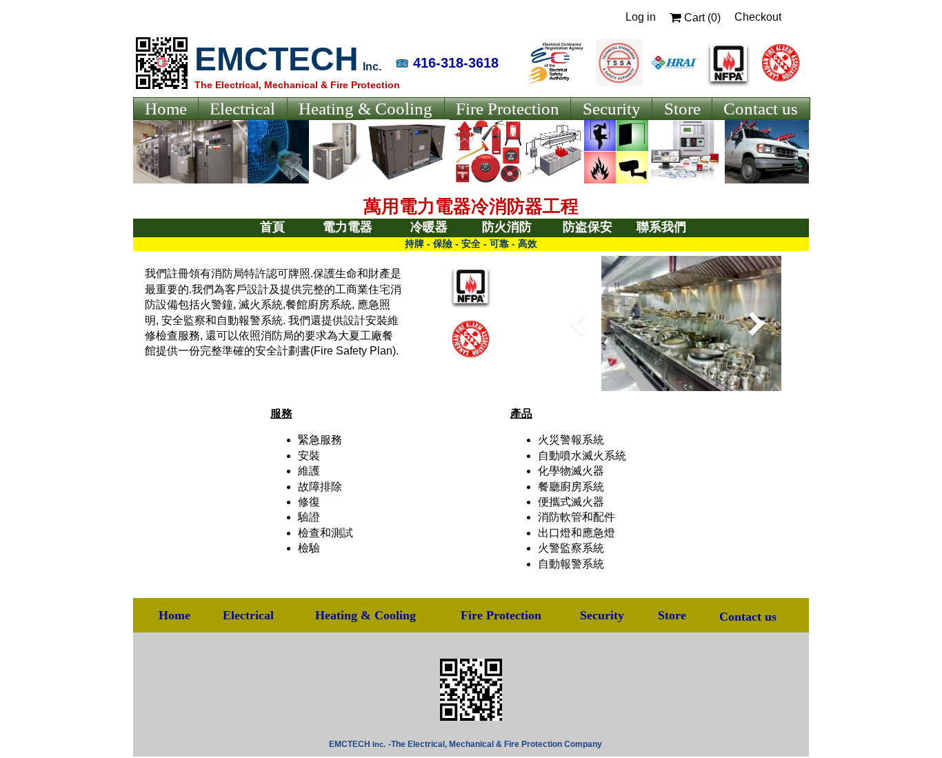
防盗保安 (587, 227)
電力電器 (347, 227)
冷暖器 (429, 227)
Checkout (757, 17)
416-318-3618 (456, 62)
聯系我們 (661, 227)
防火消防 (507, 227)
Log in (640, 17)
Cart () (701, 17)
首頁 (272, 227)
